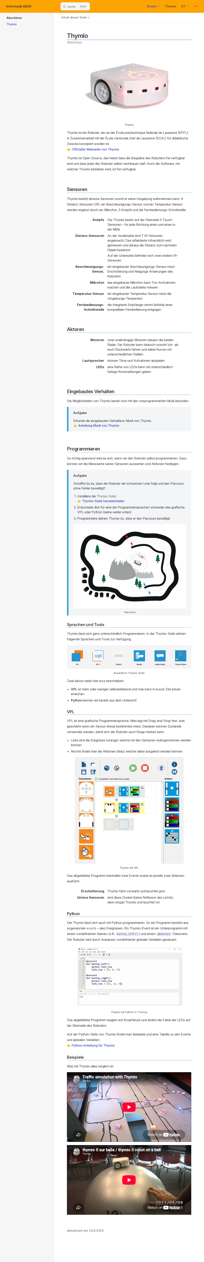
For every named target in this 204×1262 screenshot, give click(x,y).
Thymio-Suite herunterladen (103, 501)
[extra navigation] (195, 6)
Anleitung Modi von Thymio (98, 425)
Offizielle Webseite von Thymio (95, 149)
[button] (40, 18)
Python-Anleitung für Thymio (93, 1045)
